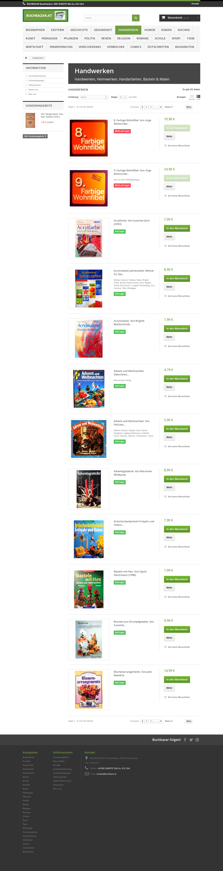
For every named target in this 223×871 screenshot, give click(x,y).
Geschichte (79, 30)
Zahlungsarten (34, 85)
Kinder (166, 30)
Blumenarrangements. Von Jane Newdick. (133, 673)
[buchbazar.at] (51, 15)
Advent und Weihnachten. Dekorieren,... (129, 372)
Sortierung (73, 97)
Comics (135, 47)
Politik (89, 38)
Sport (176, 38)
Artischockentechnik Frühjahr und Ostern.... (134, 523)
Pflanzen (71, 38)
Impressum (33, 89)
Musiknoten (184, 47)
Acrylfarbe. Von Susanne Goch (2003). (132, 222)
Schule (160, 38)
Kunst (30, 38)
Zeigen (114, 97)
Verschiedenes (90, 47)
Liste (198, 99)
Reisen (106, 38)
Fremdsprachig (61, 47)
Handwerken (128, 30)
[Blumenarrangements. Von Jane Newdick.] (89, 690)
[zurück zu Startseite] (26, 58)
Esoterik (57, 30)
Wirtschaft (34, 47)
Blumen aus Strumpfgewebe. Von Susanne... (134, 623)
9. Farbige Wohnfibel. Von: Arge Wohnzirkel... (132, 172)
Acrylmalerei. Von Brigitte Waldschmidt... (129, 322)
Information (36, 68)
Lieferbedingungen (36, 80)
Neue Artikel (58, 761)
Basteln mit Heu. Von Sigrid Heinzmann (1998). (130, 573)
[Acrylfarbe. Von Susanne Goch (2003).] (89, 238)
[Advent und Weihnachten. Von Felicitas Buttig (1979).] (89, 439)
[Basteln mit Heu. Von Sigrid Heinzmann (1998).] (89, 589)
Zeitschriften (158, 47)
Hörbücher (115, 47)
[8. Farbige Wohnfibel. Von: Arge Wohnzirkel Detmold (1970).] (89, 138)
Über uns (32, 94)
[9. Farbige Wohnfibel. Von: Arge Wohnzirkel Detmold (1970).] (89, 188)
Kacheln (192, 99)
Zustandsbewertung (37, 76)
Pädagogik (49, 38)
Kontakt (195, 4)
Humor (149, 30)
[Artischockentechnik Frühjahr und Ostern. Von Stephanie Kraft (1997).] (89, 539)
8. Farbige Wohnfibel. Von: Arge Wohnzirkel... (132, 121)
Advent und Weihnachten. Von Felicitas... (132, 422)
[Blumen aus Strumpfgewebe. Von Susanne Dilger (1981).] (89, 639)
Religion (123, 38)
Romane (143, 38)
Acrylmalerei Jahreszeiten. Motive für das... (134, 272)
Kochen (184, 30)
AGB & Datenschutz (62, 781)
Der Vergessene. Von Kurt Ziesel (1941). (52, 115)
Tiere (191, 38)
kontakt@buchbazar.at (106, 774)
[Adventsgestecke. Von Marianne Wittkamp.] (89, 489)
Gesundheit (103, 30)
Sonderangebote (39, 105)
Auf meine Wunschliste (178, 146)
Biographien (35, 30)
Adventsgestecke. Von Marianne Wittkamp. (133, 472)
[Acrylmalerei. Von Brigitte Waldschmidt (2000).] (89, 339)
